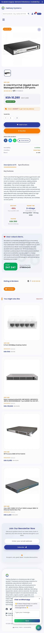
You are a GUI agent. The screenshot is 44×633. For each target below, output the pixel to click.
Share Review (25, 140)
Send (27, 621)
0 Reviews (10, 289)
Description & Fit (10, 165)
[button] (7, 73)
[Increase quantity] (17, 118)
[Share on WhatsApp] (15, 140)
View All (38, 299)
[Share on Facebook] (5, 140)
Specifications (23, 165)
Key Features (9, 171)
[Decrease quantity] (5, 118)
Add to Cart (23, 125)
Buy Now (23, 131)
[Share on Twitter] (10, 140)
